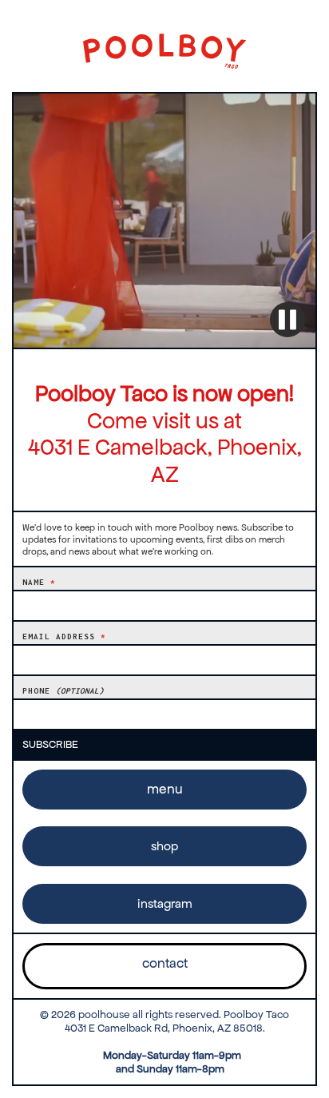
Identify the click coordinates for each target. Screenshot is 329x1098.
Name (39, 582)
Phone (63, 690)
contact (165, 963)
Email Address (64, 636)
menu (165, 789)
